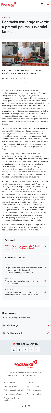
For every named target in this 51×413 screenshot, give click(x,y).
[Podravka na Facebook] (25, 406)
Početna (7, 17)
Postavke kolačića (34, 394)
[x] (25, 349)
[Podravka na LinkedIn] (22, 406)
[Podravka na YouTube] (29, 406)
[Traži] (42, 4)
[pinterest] (31, 349)
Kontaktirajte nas (33, 386)
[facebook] (19, 349)
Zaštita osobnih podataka (14, 390)
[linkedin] (13, 349)
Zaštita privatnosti (34, 390)
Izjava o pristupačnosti (13, 394)
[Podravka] (8, 6)
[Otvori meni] (48, 4)
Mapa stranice (9, 382)
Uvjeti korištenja (10, 386)
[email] (37, 349)
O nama (30, 382)
